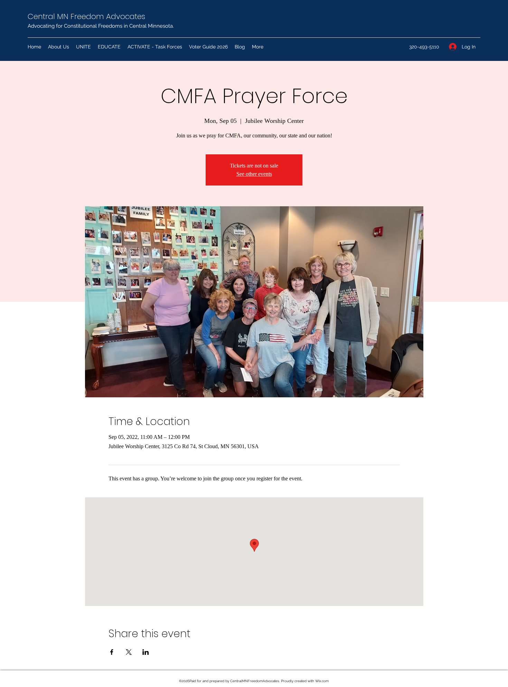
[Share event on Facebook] (112, 652)
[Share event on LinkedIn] (145, 652)
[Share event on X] (128, 652)
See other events (254, 174)
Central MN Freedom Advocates (86, 16)
